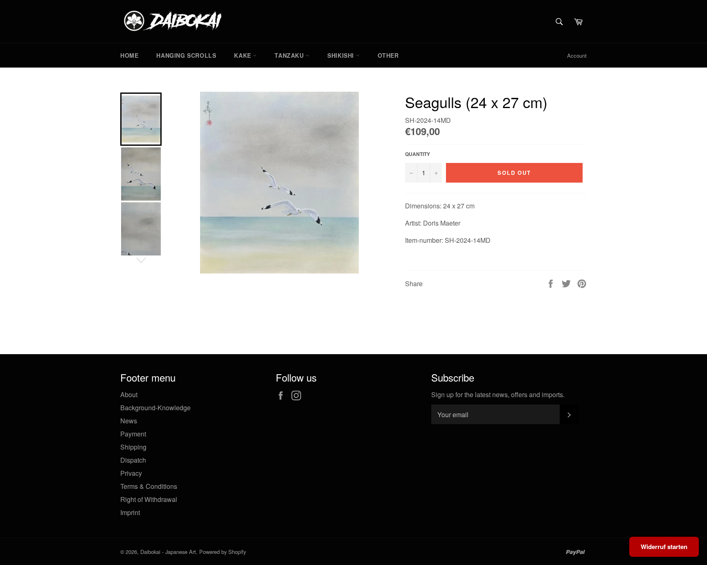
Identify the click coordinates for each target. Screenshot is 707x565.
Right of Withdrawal (148, 499)
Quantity (417, 154)
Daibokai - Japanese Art (168, 552)
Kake (243, 55)
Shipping (133, 447)
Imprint (130, 512)
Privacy (131, 473)
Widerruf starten (664, 546)
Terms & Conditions (148, 486)
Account (577, 55)
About (128, 394)
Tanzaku (290, 55)
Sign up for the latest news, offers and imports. (498, 394)
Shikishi (341, 55)
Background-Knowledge (155, 407)
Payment (133, 433)
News (128, 420)
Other (388, 55)
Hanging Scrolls (186, 55)
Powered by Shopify (222, 552)
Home (129, 55)
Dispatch (133, 460)
